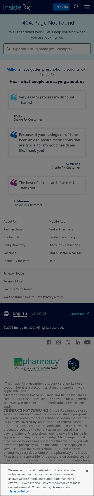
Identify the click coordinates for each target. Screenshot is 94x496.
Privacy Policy (19, 491)
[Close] (87, 471)
